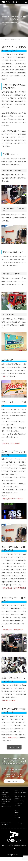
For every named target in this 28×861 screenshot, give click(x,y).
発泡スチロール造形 (19, 790)
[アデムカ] (10, 2)
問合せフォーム (13, 738)
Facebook (18, 823)
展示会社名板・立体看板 (6, 799)
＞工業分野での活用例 (8, 700)
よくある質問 (17, 805)
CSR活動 (16, 812)
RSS (14, 848)
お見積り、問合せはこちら (14, 781)
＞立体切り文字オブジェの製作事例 (12, 499)
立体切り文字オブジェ (5, 797)
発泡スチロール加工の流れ (20, 796)
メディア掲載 (17, 817)
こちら (3, 376)
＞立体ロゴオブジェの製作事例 (10, 443)
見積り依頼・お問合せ (5, 822)
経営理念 (16, 810)
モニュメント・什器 (5, 801)
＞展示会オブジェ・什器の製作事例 (12, 630)
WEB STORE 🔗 (4, 824)
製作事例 (3, 790)
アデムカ (18, 855)
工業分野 (3, 803)
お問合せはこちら (14, 747)
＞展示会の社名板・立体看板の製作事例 (13, 588)
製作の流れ (17, 798)
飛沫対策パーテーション (6, 806)
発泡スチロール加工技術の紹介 (20, 793)
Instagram (21, 823)
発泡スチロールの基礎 (19, 801)
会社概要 (16, 815)
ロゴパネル (3, 794)
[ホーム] (1, 38)
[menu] (26, 2)
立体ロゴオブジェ (5, 792)
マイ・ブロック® (18, 803)
